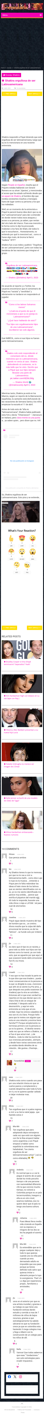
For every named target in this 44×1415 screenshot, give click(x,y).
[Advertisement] (22, 43)
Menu (5, 15)
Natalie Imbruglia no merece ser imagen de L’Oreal (19, 765)
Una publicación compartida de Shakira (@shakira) (22, 488)
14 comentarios (20, 88)
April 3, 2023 (32, 277)
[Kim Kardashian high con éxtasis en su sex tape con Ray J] (22, 683)
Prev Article (10, 94)
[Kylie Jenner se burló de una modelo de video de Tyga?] (22, 786)
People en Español (16, 185)
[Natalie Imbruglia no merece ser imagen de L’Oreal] (22, 752)
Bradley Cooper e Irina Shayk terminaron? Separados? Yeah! (17, 663)
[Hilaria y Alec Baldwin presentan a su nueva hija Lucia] (22, 717)
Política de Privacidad (24, 1410)
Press (22, 1412)
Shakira (16, 75)
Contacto (37, 1410)
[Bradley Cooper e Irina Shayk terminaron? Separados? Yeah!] (22, 649)
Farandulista (16, 1407)
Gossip (9, 75)
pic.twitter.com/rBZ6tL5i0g (22, 378)
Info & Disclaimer (9, 1410)
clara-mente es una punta (28, 417)
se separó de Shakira (11, 196)
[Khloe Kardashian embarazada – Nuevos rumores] (22, 820)
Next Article (33, 94)
